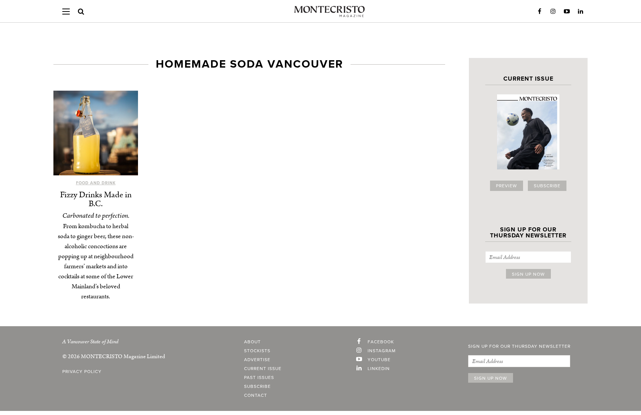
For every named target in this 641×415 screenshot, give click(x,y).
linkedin (379, 368)
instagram (382, 350)
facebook (381, 341)
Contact (255, 395)
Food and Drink (96, 183)
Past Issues (259, 377)
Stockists (257, 350)
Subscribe (547, 185)
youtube (379, 359)
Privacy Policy (82, 371)
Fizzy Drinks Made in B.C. (96, 199)
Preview (506, 185)
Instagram (553, 11)
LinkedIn (580, 11)
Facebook (539, 11)
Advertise (257, 359)
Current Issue (263, 368)
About (252, 341)
